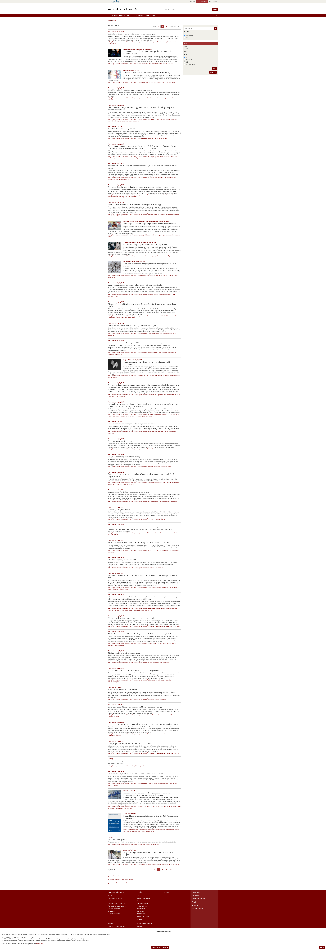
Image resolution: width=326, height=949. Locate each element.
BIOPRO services (150, 15)
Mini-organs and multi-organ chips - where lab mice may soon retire (149, 224)
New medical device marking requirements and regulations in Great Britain (149, 265)
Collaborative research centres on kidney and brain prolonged (132, 326)
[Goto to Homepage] (123, 9)
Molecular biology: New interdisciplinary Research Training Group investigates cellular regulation (142, 305)
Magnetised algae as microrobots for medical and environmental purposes (148, 853)
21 (174, 869)
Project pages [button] (212, 1)
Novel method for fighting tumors (121, 129)
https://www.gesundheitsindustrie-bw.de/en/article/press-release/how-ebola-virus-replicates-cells (137, 699)
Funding (186, 48)
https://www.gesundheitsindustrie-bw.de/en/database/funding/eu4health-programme (134, 844)
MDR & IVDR (195, 896)
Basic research (141, 914)
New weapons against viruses (119, 510)
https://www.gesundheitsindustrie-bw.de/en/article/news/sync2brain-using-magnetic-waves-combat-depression (141, 256)
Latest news (140, 896)
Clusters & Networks (114, 914)
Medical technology (113, 901)
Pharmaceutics (141, 908)
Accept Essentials (156, 947)
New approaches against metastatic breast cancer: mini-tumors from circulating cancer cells (143, 385)
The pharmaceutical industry (116, 903)
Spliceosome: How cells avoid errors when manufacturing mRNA (133, 671)
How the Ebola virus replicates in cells (122, 690)
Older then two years (191, 64)
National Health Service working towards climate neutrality (146, 73)
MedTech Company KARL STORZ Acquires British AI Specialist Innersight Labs (140, 634)
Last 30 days (189, 59)
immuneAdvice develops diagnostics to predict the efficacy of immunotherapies (147, 52)
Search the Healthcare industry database (122, 879)
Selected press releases (143, 898)
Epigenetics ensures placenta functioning (124, 457)
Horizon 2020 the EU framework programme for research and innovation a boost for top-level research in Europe (147, 794)
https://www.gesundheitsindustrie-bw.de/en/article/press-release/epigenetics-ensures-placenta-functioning (140, 466)
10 (150, 869)
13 (162, 869)
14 (166, 869)
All (186, 57)
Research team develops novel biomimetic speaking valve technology (134, 205)
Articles (129, 15)
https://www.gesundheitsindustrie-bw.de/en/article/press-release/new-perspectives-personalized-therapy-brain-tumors (143, 753)
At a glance (111, 896)
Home (109, 20)
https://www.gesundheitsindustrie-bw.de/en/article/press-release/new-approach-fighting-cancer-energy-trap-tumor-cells (144, 626)
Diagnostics (140, 911)
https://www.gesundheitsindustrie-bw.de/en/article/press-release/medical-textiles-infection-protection (138, 662)
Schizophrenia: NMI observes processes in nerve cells (128, 492)
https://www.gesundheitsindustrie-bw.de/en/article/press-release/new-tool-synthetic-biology (135, 449)
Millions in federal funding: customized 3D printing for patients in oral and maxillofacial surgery (142, 167)
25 (159, 27)
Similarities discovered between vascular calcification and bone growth (135, 527)
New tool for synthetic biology (120, 441)
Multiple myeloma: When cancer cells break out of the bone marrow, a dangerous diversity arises (143, 577)
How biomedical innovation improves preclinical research (130, 90)
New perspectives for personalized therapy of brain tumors (130, 744)
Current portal (189, 35)
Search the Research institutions (119, 883)
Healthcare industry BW (118, 15)
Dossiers (139, 901)
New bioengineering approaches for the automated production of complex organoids (141, 187)
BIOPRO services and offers (144, 923)
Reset (214, 68)
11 (154, 869)
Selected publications (143, 916)
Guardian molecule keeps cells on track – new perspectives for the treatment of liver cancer (143, 724)
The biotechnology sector (115, 898)
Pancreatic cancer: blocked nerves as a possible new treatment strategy (135, 707)
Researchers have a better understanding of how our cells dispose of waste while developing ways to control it (143, 475)
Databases (141, 15)
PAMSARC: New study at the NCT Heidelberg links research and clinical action (139, 543)
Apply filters (213, 72)
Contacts (139, 926)
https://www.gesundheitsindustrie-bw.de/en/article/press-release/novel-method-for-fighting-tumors (137, 138)
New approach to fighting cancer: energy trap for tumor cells (131, 618)
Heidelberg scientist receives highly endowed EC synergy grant (132, 34)
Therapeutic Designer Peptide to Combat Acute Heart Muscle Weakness (136, 774)
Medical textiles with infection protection (124, 653)
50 (163, 27)
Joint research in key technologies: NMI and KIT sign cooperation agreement (138, 343)
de (216, 15)
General (186, 43)
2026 (187, 61)
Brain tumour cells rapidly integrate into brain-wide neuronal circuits (135, 285)
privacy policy (40, 943)
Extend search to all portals (118, 876)
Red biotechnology (142, 903)
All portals (188, 37)
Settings (322, 947)
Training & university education (117, 906)
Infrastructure (112, 911)
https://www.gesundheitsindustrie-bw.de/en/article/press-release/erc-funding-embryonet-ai (135, 568)
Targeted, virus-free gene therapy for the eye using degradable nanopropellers (146, 363)
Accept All (165, 947)
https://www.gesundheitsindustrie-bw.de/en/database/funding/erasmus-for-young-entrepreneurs (137, 766)
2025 (187, 63)
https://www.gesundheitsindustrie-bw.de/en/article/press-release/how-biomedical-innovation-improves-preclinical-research (142, 98)
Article (185, 46)
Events (135, 15)
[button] (216, 55)
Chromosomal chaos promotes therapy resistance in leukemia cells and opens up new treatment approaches (141, 109)
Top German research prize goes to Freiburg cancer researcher (131, 424)
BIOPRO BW (193, 1)
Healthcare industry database (116, 926)
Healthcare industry (202, 1)
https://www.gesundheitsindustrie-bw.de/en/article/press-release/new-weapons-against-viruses (136, 519)
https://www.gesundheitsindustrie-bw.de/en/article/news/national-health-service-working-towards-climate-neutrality (142, 82)
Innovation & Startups (198, 898)
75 (167, 27)
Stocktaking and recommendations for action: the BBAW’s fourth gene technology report (150, 817)
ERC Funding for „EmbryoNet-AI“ (122, 560)
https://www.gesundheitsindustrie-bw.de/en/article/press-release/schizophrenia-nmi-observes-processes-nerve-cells (142, 501)
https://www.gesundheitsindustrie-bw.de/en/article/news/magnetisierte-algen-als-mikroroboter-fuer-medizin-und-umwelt (144, 864)
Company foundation (114, 908)
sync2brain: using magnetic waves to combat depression (145, 245)
